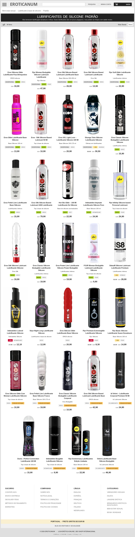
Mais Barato (122, 24)
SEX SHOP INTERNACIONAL (85, 531)
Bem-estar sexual (9, 11)
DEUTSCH (77, 503)
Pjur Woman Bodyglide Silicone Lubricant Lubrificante (41, 74)
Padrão (46, 11)
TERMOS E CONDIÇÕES (49, 499)
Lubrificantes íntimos (120, 78)
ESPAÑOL (77, 496)
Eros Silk (94, 78)
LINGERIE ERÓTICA (114, 499)
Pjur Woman (41, 80)
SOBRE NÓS (45, 492)
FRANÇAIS (78, 499)
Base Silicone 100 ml (15, 143)
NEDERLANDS (79, 510)
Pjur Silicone (94, 336)
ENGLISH (77, 492)
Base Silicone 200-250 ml (67, 78)
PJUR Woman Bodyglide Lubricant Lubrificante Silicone (94, 268)
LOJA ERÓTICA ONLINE (66, 531)
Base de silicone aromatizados (67, 208)
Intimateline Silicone (15, 336)
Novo (130, 24)
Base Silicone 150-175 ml (67, 143)
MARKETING (10, 507)
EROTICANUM (23, 4)
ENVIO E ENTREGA (12, 496)
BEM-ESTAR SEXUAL (115, 509)
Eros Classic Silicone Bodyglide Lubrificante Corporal (67, 396)
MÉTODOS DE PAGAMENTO (15, 503)
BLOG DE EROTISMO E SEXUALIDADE (67, 526)
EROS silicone (15, 78)
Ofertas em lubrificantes (94, 143)
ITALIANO (77, 507)
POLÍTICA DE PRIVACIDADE (50, 503)
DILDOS (110, 496)
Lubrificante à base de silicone (29, 11)
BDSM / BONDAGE (114, 512)
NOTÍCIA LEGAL (46, 496)
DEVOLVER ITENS (12, 499)
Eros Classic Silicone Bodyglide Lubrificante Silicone (120, 140)
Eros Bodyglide (68, 402)
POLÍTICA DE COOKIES (49, 507)
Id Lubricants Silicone (120, 399)
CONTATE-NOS (11, 492)
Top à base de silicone (41, 143)
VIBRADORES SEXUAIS (116, 492)
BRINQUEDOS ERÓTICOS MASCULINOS (117, 504)
